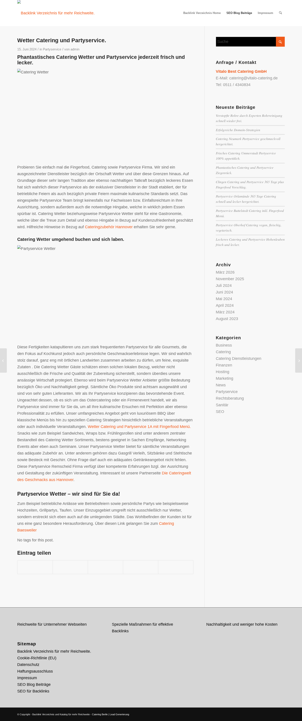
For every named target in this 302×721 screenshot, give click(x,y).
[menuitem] (202, 13)
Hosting (222, 372)
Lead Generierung (119, 714)
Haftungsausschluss (35, 671)
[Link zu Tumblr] (281, 713)
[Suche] (280, 13)
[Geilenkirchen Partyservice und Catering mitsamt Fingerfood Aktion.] (3, 360)
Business (224, 345)
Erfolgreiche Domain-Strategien (238, 130)
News (221, 385)
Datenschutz (28, 664)
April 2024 (225, 305)
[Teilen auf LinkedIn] (140, 567)
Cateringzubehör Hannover (109, 227)
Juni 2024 (224, 292)
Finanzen (224, 365)
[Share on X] (70, 567)
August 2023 (227, 318)
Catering (223, 352)
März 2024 (225, 312)
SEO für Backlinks (33, 691)
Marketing (224, 378)
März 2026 (225, 272)
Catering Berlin (100, 714)
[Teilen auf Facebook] (35, 567)
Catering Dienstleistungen (238, 358)
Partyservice (52, 49)
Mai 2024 (224, 299)
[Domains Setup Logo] (56, 13)
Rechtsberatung (230, 398)
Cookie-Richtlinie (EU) (36, 658)
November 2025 (230, 279)
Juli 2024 (224, 285)
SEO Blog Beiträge (34, 684)
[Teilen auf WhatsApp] (105, 567)
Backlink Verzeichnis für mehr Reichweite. (54, 651)
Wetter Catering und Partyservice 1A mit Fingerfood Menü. (139, 426)
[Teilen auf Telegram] (175, 567)
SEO (220, 411)
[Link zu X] (261, 713)
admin (75, 49)
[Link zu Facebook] (268, 713)
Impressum (27, 678)
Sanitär (222, 405)
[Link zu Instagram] (274, 713)
